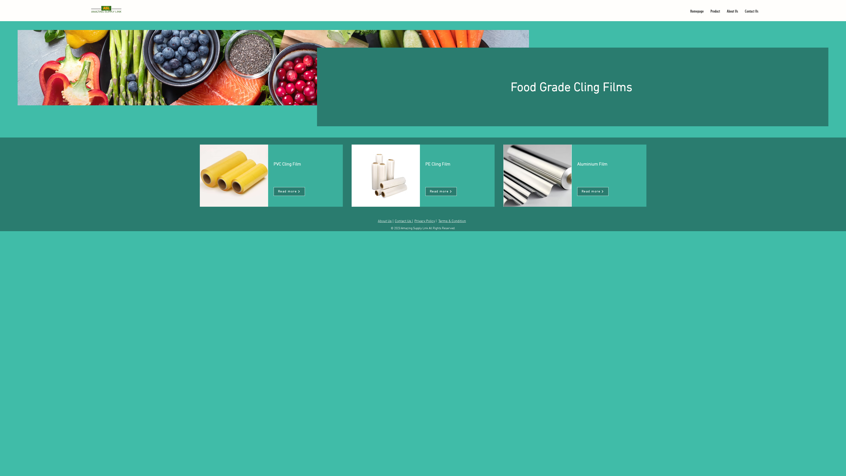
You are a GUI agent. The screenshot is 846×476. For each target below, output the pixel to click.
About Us (385, 221)
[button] (715, 11)
